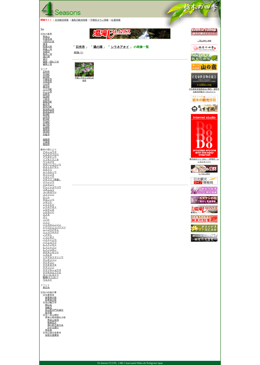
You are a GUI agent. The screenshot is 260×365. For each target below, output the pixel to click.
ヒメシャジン (50, 247)
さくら (46, 197)
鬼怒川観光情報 (79, 20)
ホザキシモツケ (51, 252)
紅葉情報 (115, 20)
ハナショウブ (50, 242)
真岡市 (46, 129)
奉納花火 (52, 322)
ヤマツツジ (48, 267)
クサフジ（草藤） (52, 179)
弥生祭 (48, 330)
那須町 (46, 114)
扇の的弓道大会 (55, 325)
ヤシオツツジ (50, 260)
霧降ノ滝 (47, 64)
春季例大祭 (51, 297)
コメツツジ (48, 194)
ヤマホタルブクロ (52, 272)
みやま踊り (53, 327)
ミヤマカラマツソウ (53, 257)
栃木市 (46, 104)
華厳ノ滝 (47, 49)
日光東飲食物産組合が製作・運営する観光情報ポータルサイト (204, 90)
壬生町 (46, 127)
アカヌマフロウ (51, 154)
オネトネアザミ (51, 167)
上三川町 (47, 89)
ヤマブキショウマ (52, 270)
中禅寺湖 (47, 39)
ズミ (45, 217)
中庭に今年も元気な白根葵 (84, 79)
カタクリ (47, 169)
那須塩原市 (48, 112)
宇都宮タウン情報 (99, 20)
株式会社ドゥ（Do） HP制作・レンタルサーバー (204, 160)
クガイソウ (48, 177)
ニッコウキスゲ (51, 232)
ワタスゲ (47, 280)
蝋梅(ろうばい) (50, 277)
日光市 (46, 117)
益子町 (46, 124)
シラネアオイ (50, 207)
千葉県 (46, 142)
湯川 (45, 59)
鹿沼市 (46, 87)
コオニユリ (48, 189)
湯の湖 (46, 56)
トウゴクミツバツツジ (54, 227)
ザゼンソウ (48, 199)
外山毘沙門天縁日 (54, 310)
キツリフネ (48, 174)
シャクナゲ (48, 204)
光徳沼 (46, 51)
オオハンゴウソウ (52, 164)
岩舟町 (46, 76)
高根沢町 (47, 102)
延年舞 (48, 312)
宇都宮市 (47, 79)
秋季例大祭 (51, 300)
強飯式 (48, 307)
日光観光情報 (62, 20)
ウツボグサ (48, 162)
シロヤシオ (48, 209)
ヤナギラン (48, 262)
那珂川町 (47, 106)
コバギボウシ (50, 192)
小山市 (46, 84)
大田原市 (47, 81)
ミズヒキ (47, 254)
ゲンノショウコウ (52, 187)
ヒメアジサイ (50, 244)
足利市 (46, 71)
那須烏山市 (48, 109)
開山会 (48, 305)
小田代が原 (48, 41)
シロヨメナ (48, 212)
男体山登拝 (53, 320)
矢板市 (46, 134)
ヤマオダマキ (50, 265)
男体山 (46, 36)
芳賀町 (46, 122)
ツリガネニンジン (52, 224)
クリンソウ (48, 182)
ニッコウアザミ (51, 229)
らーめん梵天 (204, 174)
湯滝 (45, 44)
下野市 (46, 99)
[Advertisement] (100, 215)
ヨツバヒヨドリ (51, 275)
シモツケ (47, 202)
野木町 (46, 119)
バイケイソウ (50, 239)
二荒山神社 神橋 (204, 41)
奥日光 (46, 287)
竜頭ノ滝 (47, 54)
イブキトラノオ (51, 159)
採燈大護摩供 (52, 335)
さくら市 (47, 91)
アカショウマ (50, 152)
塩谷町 (46, 96)
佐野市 (46, 94)
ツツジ (46, 222)
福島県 (46, 139)
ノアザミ (47, 235)
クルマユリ (48, 184)
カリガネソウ (50, 172)
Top (42, 29)
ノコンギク (48, 237)
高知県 (46, 144)
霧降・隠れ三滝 (51, 61)
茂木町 (46, 132)
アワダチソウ (50, 157)
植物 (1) (78, 52)
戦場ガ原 (47, 46)
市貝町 (46, 74)
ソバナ (46, 219)
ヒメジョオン (50, 250)
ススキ (46, 214)
